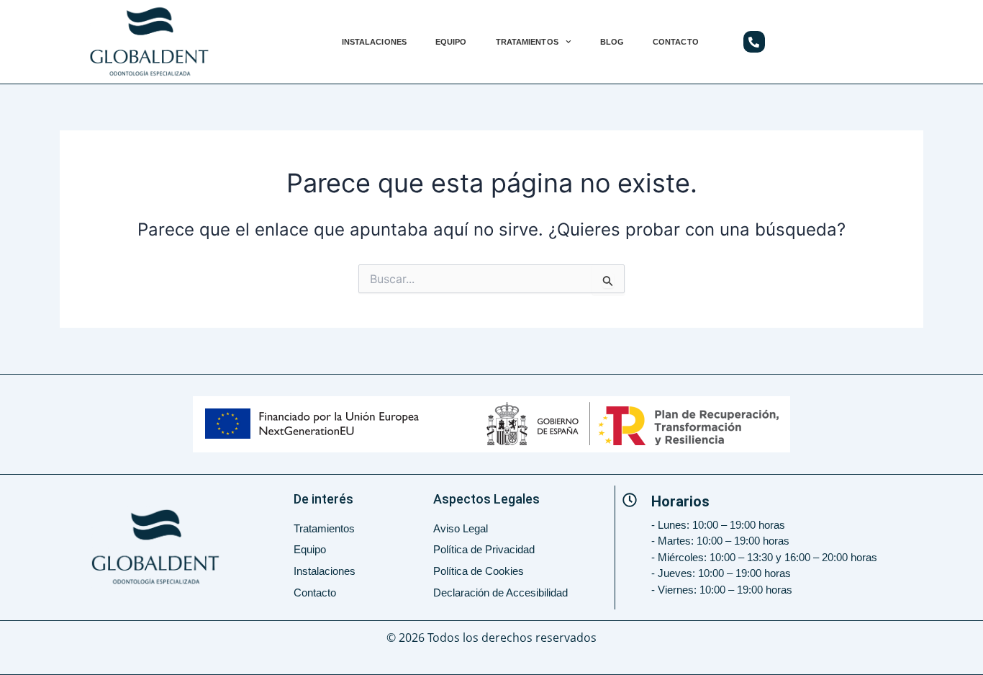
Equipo (451, 41)
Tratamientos (527, 41)
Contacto (676, 41)
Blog (612, 41)
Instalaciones (374, 41)
